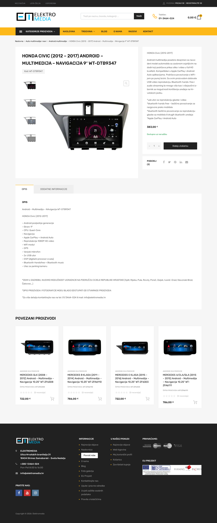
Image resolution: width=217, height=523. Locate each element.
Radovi (133, 31)
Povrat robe (89, 455)
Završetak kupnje (121, 464)
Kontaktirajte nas (89, 481)
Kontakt (148, 31)
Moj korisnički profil (122, 454)
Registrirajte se (194, 3)
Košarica (117, 459)
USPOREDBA (50, 3)
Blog (104, 31)
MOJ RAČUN (20, 3)
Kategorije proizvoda (39, 31)
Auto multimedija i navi (36, 41)
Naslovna (69, 31)
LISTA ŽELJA (35, 3)
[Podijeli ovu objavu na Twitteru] (169, 162)
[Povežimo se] (19, 493)
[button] (126, 83)
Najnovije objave (89, 444)
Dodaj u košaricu (180, 146)
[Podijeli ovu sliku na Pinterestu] (175, 162)
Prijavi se (180, 3)
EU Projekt (86, 476)
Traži (139, 16)
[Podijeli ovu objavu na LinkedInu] (180, 162)
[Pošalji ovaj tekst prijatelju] (186, 162)
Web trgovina (119, 449)
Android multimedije (58, 41)
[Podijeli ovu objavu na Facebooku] (163, 162)
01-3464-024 (166, 18)
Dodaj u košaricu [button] (52, 399)
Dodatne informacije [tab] (53, 189)
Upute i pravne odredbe (93, 485)
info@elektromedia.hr (32, 473)
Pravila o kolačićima (91, 499)
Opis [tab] (24, 189)
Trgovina (86, 31)
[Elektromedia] (36, 20)
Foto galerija (87, 471)
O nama (118, 31)
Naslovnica (86, 449)
